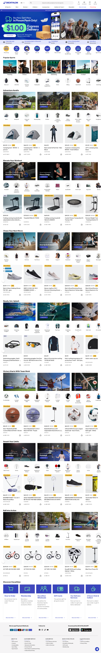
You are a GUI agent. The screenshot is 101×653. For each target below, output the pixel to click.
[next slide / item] (98, 26)
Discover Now (9, 617)
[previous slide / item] (3, 26)
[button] (44, 38)
